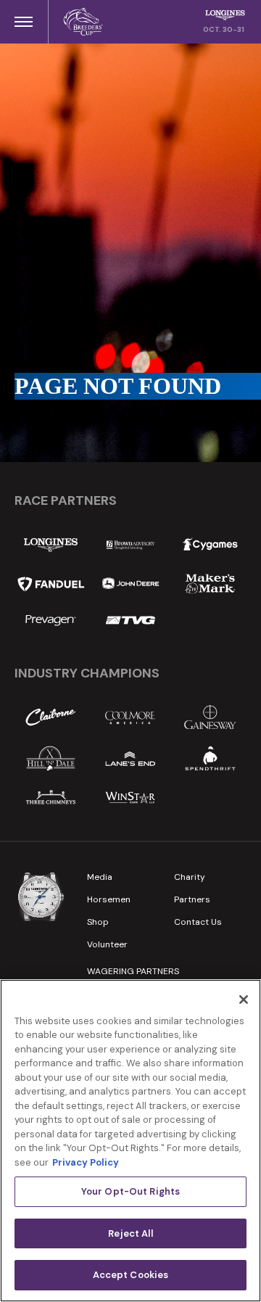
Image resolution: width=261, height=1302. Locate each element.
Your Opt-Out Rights (130, 1191)
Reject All (130, 1233)
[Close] (244, 999)
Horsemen (108, 899)
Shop (98, 922)
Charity (189, 877)
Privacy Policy (85, 1162)
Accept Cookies (131, 1275)
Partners (192, 899)
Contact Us (198, 922)
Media (99, 877)
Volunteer (107, 944)
